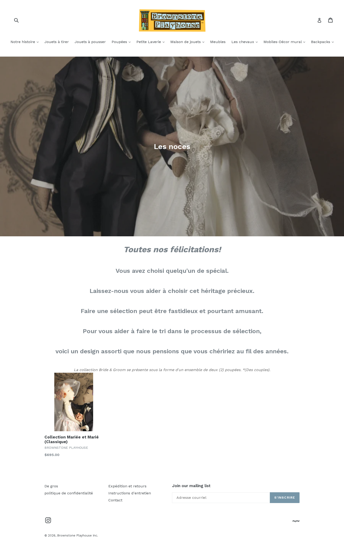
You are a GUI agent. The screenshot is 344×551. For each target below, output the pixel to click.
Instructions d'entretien (129, 493)
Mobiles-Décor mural (285, 41)
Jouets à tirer (56, 42)
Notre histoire (26, 41)
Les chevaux (245, 41)
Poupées (122, 41)
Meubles (218, 42)
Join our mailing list (191, 485)
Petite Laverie (151, 41)
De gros (51, 486)
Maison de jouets (188, 41)
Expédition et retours (127, 486)
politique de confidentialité (68, 493)
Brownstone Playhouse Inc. (77, 535)
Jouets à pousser (90, 42)
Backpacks (323, 41)
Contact (115, 500)
